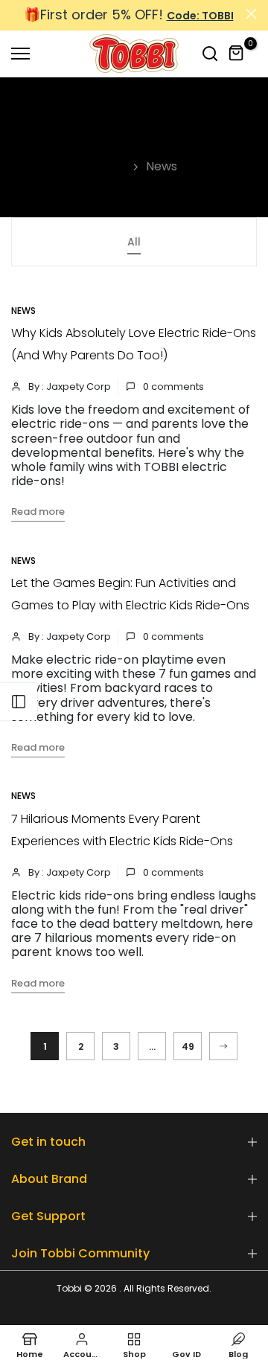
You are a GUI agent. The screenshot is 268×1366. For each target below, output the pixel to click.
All (134, 241)
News (23, 310)
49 (188, 1046)
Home (109, 166)
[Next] (223, 1046)
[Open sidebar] (18, 701)
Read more (38, 511)
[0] (237, 53)
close (251, 13)
